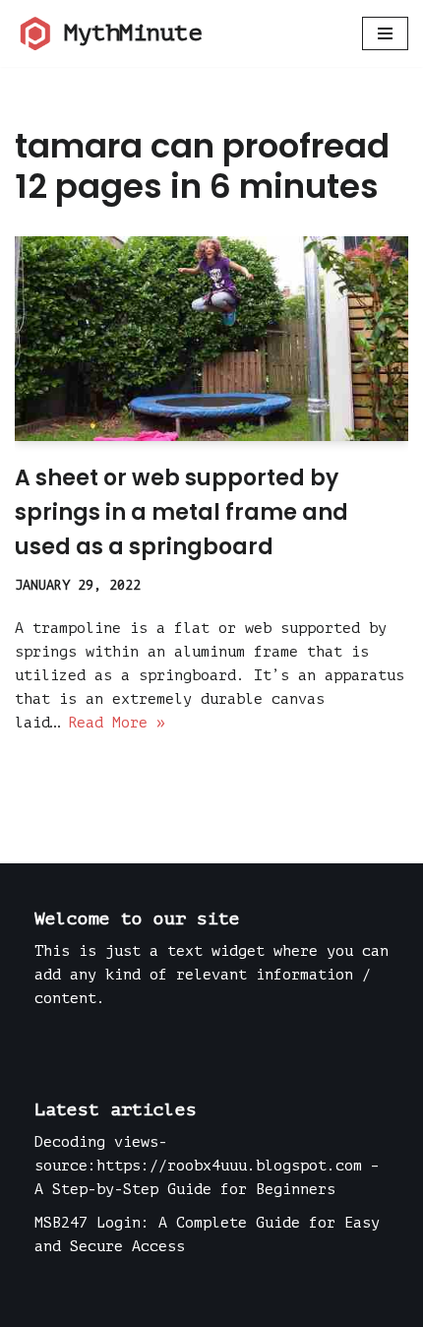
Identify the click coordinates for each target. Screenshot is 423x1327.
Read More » (116, 723)
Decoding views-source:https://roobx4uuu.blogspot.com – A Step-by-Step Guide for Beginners (207, 1166)
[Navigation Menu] (385, 33)
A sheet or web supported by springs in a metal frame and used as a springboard (181, 512)
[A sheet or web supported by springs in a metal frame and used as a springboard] (211, 338)
